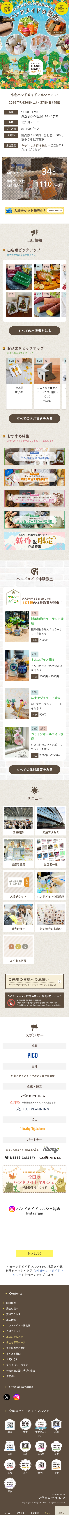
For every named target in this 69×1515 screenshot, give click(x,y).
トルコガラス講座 (43, 659)
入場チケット (13, 1331)
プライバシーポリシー (18, 1365)
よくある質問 (13, 1354)
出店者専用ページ (15, 1342)
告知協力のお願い (15, 1348)
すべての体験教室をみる (34, 769)
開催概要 (11, 1303)
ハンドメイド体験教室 (18, 1325)
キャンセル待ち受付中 (36, 145)
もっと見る (34, 1253)
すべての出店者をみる (34, 330)
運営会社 (11, 1376)
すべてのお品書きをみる (34, 418)
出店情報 (35, 1513)
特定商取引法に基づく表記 (20, 1370)
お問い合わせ (13, 1359)
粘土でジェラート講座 (46, 697)
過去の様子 (12, 1308)
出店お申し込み (14, 1337)
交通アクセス (13, 1314)
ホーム (7, 1513)
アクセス (21, 1513)
